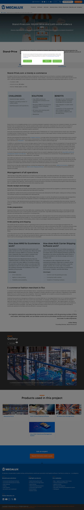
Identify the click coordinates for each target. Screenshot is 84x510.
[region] (42, 58)
